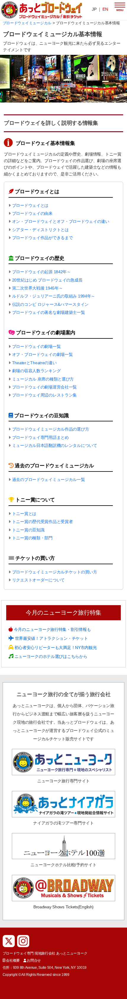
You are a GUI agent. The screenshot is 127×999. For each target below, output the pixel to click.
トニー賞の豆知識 (28, 530)
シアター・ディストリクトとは (40, 229)
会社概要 (13, 960)
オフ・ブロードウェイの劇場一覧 (42, 354)
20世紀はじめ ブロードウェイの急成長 (47, 280)
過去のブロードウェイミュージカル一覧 (48, 479)
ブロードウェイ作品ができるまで (42, 237)
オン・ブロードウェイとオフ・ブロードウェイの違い (60, 221)
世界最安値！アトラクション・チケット (51, 638)
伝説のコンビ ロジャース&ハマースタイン (50, 304)
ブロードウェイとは (30, 205)
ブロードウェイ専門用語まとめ (40, 437)
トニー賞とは (24, 513)
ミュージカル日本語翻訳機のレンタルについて (54, 445)
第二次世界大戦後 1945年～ (37, 288)
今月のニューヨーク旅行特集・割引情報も (52, 629)
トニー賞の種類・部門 (32, 538)
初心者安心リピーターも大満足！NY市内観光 (55, 647)
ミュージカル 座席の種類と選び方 (43, 379)
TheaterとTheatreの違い (34, 362)
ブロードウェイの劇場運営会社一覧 (44, 387)
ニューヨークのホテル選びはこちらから (50, 656)
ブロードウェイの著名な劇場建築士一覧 (48, 312)
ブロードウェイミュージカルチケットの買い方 (54, 572)
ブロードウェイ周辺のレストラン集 (44, 395)
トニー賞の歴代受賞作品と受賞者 (42, 521)
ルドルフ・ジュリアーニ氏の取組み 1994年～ (53, 296)
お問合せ (34, 960)
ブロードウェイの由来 (32, 213)
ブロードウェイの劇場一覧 (36, 346)
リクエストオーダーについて (38, 580)
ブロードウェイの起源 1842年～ (41, 271)
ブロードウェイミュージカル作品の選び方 (50, 429)
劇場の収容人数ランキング (36, 370)
